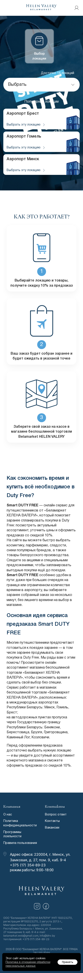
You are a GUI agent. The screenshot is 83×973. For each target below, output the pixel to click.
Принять (67, 962)
